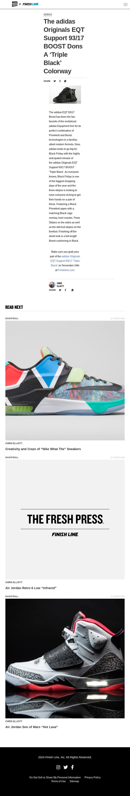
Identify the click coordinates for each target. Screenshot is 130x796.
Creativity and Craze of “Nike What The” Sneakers (43, 449)
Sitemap (74, 781)
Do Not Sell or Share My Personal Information (55, 777)
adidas (48, 14)
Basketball (11, 318)
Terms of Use (58, 781)
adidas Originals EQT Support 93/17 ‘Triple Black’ (65, 261)
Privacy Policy (92, 777)
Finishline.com (66, 270)
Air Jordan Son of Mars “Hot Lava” (31, 727)
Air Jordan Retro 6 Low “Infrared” (30, 588)
